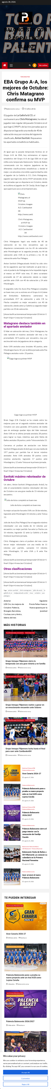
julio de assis (37, 590)
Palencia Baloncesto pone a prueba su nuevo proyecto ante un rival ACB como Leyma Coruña (23, 977)
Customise (25, 1078)
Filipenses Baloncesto (15, 633)
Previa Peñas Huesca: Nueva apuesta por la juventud (38, 606)
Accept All (26, 1072)
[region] (25, 1070)
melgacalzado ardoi (21, 593)
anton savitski (13, 590)
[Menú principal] (11, 65)
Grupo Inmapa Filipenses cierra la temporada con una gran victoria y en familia (25, 662)
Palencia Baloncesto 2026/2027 (20, 1021)
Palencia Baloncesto (28, 770)
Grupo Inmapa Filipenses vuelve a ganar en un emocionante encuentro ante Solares (25, 706)
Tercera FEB (25, 77)
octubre (37, 593)
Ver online (43, 65)
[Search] (29, 65)
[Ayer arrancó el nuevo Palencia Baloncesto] (12, 876)
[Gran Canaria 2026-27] (12, 773)
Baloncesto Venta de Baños (30, 846)
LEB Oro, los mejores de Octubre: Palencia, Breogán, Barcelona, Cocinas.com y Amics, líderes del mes (14, 609)
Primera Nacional (37, 848)
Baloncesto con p (13, 109)
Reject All (25, 1084)
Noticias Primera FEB (28, 768)
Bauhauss (23, 938)
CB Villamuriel (26, 848)
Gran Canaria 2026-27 (16, 934)
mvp (31, 593)
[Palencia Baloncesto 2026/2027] (12, 813)
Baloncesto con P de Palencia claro (25, 38)
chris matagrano (25, 590)
